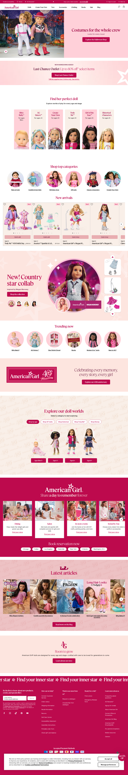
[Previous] (112, 257)
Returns (44, 713)
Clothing (74, 7)
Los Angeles (48, 549)
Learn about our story (64, 661)
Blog (98, 7)
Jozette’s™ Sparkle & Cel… (43, 243)
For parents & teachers (112, 729)
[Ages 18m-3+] (38, 442)
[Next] (112, 314)
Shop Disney (95, 422)
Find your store (17, 532)
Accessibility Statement (49, 721)
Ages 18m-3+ (38, 460)
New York (73, 549)
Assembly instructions (48, 725)
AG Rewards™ (109, 701)
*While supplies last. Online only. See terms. (64, 79)
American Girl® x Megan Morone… (73, 243)
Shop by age (33, 422)
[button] (122, 757)
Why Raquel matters (16, 616)
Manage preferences (108, 765)
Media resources (110, 732)
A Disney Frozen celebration (70, 616)
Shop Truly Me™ (79, 422)
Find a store (55, 1)
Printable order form (48, 729)
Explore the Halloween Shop (96, 39)
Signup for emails (110, 705)
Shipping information (48, 705)
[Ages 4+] (55, 442)
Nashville (61, 549)
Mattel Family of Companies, (12, 706)
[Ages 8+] (89, 442)
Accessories (63, 7)
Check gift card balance (49, 733)
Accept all (108, 759)
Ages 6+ (72, 460)
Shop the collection (17, 294)
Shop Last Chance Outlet (64, 75)
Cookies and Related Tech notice (37, 765)
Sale (91, 7)
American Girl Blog (110, 719)
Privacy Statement (75, 761)
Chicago (26, 549)
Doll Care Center (47, 717)
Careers (107, 736)
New (52, 7)
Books (84, 7)
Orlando (85, 549)
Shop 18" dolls (48, 422)
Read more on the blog (64, 624)
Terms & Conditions (46, 763)
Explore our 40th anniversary (96, 382)
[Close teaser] (117, 753)
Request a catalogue (68, 699)
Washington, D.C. (99, 549)
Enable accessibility (8, 1)
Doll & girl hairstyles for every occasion (97, 616)
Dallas (36, 549)
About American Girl (111, 709)
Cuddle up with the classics (43, 616)
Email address (8, 697)
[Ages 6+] (72, 442)
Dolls (29, 7)
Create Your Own (41, 7)
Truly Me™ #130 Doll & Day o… (15, 243)
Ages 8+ (89, 460)
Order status (45, 701)
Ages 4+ (55, 460)
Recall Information (47, 709)
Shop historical (63, 422)
